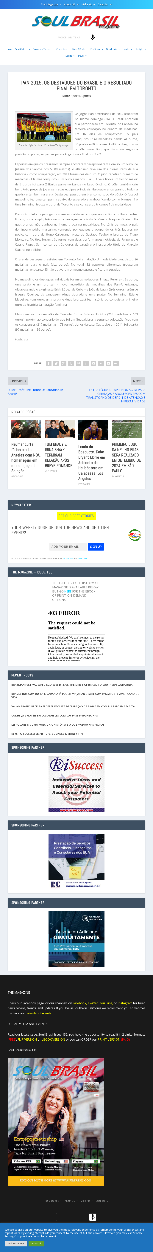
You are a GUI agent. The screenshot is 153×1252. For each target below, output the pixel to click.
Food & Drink (78, 49)
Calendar (103, 4)
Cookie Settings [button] (15, 1243)
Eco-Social (95, 49)
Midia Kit (86, 4)
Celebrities (61, 49)
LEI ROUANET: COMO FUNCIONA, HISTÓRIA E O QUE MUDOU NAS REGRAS (57, 724)
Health (126, 49)
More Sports (71, 96)
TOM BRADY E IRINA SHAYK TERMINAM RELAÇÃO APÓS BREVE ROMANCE (59, 455)
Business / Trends (41, 49)
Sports (68, 55)
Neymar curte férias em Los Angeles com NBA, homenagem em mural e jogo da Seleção (26, 457)
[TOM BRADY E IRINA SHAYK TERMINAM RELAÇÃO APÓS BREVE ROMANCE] (60, 429)
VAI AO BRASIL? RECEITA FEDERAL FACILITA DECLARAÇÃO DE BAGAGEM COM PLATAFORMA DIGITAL (73, 706)
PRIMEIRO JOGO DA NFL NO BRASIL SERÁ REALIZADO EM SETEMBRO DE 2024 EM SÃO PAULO (126, 457)
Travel (81, 55)
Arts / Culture (21, 49)
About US (69, 4)
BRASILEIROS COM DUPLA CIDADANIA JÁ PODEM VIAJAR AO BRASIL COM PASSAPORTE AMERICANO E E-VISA (75, 695)
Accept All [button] (36, 1243)
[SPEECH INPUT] (86, 37)
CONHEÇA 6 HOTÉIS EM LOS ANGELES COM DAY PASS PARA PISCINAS (54, 715)
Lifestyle (139, 49)
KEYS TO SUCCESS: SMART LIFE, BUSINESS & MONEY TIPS (47, 733)
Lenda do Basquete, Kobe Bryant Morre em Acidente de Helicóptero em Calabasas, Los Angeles (91, 462)
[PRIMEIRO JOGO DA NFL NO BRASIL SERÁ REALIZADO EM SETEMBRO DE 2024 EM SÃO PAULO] (127, 429)
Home (10, 49)
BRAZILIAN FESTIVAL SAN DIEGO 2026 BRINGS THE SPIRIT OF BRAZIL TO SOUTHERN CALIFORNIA (71, 684)
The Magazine (49, 4)
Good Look (111, 49)
